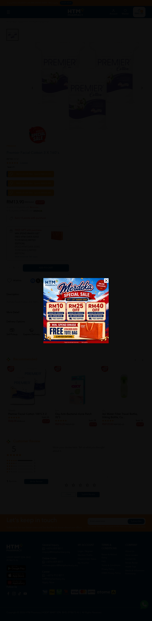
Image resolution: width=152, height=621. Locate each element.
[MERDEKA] (76, 310)
